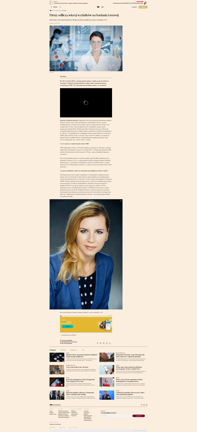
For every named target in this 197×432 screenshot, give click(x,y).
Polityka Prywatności (63, 411)
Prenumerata (74, 414)
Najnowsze (74, 350)
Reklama (73, 411)
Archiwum (73, 415)
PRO (102, 7)
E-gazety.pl (86, 412)
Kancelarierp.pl (87, 417)
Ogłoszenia (74, 412)
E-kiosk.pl (86, 411)
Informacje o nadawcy (63, 415)
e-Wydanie (134, 7)
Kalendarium (62, 427)
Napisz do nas (53, 414)
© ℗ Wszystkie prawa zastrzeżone (68, 342)
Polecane (63, 350)
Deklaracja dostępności (63, 417)
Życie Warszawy (88, 420)
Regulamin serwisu (62, 414)
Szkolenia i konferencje (55, 424)
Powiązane (53, 350)
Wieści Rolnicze (87, 418)
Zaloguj (143, 7)
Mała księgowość (88, 415)
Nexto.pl (86, 414)
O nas (51, 411)
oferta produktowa (73, 427)
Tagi (83, 350)
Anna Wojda (63, 76)
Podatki (64, 10)
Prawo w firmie (58, 10)
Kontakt (51, 412)
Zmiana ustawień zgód (63, 412)
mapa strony (53, 427)
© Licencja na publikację (66, 340)
